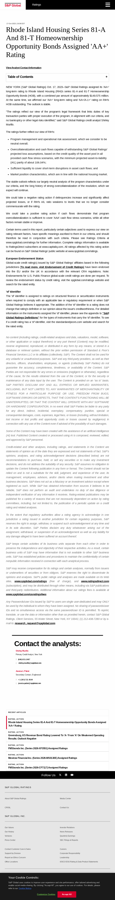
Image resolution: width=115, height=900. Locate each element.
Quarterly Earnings (67, 836)
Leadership (64, 858)
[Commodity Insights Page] (61, 775)
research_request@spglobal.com (35, 623)
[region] (57, 886)
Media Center (65, 799)
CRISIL (8, 808)
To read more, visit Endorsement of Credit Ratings (52, 267)
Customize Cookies (46, 894)
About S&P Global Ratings (15, 799)
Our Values (9, 828)
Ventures (8, 836)
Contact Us (64, 808)
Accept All (67, 894)
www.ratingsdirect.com (95, 581)
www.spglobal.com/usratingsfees (26, 594)
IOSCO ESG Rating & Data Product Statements (79, 862)
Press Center (10, 840)
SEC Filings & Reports (69, 840)
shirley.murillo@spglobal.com (29, 663)
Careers (63, 849)
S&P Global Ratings (18, 787)
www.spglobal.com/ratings (31, 581)
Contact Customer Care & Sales (18, 849)
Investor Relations (67, 828)
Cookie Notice (25, 888)
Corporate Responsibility (70, 853)
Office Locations (11, 862)
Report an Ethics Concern (15, 858)
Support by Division (13, 853)
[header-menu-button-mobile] (108, 5)
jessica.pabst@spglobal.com (29, 683)
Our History (9, 832)
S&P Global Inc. (15, 816)
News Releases (66, 832)
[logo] (13, 5)
